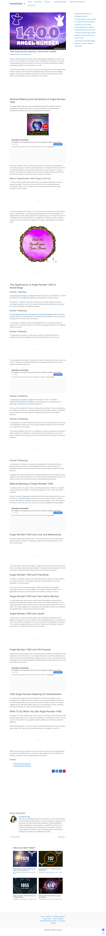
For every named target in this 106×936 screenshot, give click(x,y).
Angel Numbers (14, 54)
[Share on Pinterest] (64, 772)
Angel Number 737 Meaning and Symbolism (50, 869)
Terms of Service (58, 918)
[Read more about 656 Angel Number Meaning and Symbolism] (51, 885)
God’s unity (26, 496)
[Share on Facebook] (53, 772)
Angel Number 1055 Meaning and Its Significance (24, 896)
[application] (50, 2)
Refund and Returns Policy (49, 921)
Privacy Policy (47, 918)
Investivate (16, 3)
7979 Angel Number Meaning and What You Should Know (24, 869)
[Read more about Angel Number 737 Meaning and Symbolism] (51, 859)
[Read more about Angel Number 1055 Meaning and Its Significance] (25, 885)
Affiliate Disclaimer (59, 916)
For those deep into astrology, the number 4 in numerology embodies (31, 314)
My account (61, 921)
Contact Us (48, 916)
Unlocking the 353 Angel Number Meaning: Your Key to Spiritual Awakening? (85, 43)
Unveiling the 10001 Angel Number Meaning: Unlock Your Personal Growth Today (85, 35)
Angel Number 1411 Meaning (22, 766)
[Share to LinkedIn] (60, 772)
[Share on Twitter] (56, 772)
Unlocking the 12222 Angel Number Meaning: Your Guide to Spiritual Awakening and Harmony (85, 27)
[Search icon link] (24, 4)
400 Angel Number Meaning (22, 764)
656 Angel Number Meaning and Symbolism (50, 896)
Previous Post (15, 837)
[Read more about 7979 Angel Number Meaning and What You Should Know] (25, 859)
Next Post (62, 837)
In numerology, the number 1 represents (22, 295)
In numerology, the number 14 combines (22, 399)
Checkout (53, 923)
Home (42, 916)
